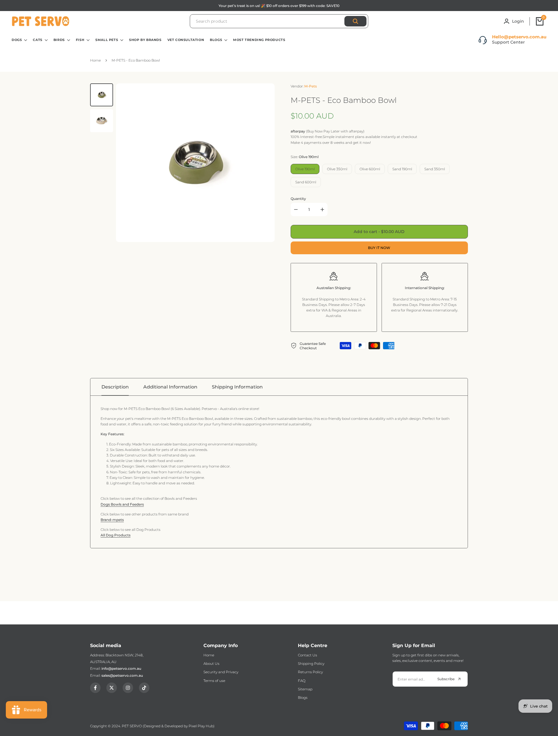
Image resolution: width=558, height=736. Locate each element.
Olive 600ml (370, 169)
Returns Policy (310, 672)
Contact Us (307, 655)
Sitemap (305, 689)
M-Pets (310, 86)
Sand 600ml (305, 182)
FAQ (301, 680)
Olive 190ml (305, 169)
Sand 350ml (434, 169)
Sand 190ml (402, 169)
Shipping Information (237, 387)
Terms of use (214, 680)
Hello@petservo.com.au (519, 37)
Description (115, 387)
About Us (211, 663)
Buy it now (379, 248)
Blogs (302, 697)
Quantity (298, 198)
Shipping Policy (311, 663)
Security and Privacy (220, 672)
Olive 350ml (337, 169)
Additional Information (170, 387)
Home (208, 655)
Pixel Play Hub (201, 726)
